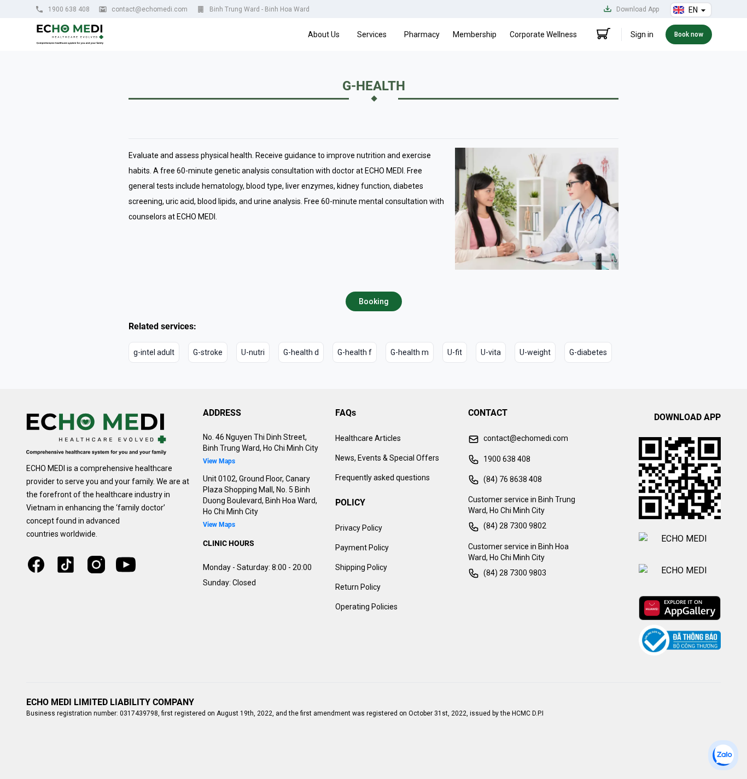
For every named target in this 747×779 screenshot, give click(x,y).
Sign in (642, 34)
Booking (374, 301)
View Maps (219, 461)
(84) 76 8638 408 (512, 479)
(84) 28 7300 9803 (514, 572)
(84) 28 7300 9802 (514, 525)
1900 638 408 (69, 9)
